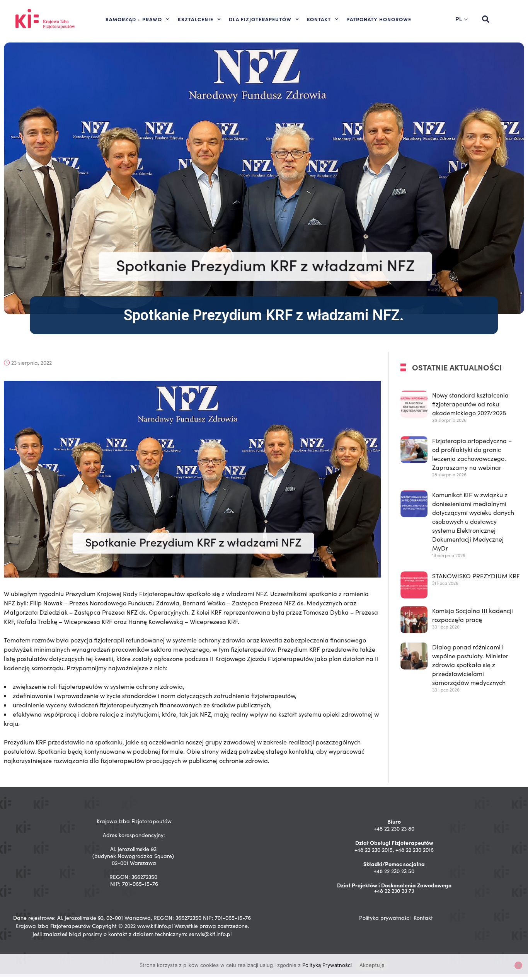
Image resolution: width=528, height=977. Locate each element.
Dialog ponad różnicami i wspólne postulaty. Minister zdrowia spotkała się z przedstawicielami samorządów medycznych (470, 665)
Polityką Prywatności (327, 965)
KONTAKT (319, 18)
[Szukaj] (485, 19)
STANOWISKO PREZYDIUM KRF (476, 576)
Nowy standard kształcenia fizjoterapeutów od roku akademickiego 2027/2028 (470, 404)
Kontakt (423, 917)
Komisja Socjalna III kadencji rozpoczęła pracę (472, 615)
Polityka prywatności (384, 917)
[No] (518, 965)
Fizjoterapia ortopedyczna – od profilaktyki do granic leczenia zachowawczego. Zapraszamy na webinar (472, 454)
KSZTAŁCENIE (195, 18)
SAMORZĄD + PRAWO (134, 18)
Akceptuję (372, 965)
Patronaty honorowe (378, 18)
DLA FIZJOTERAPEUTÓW (260, 18)
